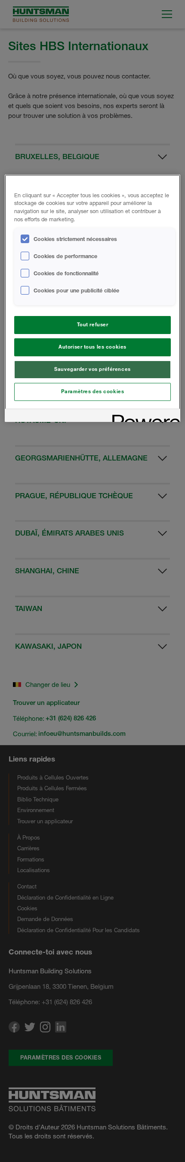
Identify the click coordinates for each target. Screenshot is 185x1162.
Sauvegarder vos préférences (92, 369)
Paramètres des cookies (92, 391)
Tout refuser (92, 325)
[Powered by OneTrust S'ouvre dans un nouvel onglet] (143, 416)
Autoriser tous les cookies (92, 347)
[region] (93, 298)
